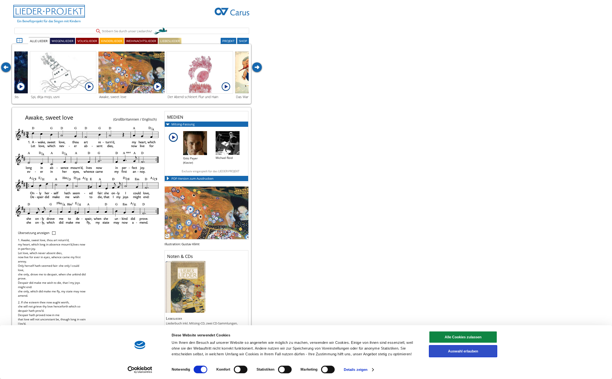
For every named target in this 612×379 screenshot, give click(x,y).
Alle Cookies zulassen (463, 337)
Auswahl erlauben (463, 351)
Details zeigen (355, 370)
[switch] (240, 369)
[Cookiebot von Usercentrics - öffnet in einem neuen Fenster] (140, 369)
